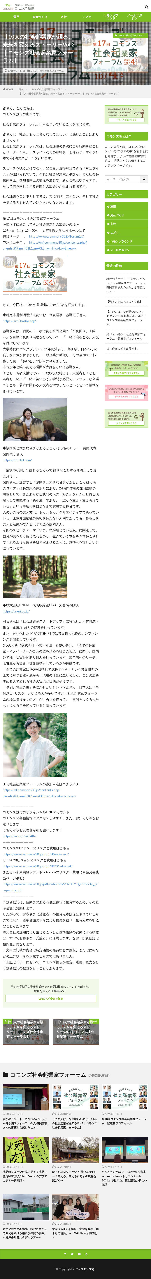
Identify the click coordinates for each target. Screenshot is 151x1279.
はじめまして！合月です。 (123, 348)
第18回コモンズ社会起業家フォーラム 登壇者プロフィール (126, 336)
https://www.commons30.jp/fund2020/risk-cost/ (38, 866)
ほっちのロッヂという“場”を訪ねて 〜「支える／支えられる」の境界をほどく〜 (74, 1176)
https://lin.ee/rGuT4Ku (19, 836)
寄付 (64, 16)
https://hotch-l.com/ (17, 460)
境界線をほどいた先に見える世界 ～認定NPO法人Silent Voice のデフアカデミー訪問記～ (25, 1176)
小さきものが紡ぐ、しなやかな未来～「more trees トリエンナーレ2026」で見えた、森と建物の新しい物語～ (124, 1178)
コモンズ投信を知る (50, 998)
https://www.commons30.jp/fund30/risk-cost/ (36, 854)
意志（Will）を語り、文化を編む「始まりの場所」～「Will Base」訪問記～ (75, 1233)
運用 (16, 16)
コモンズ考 (87, 1269)
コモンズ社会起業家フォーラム (47, 70)
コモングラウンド (111, 16)
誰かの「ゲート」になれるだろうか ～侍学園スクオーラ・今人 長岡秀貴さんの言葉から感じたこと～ (126, 285)
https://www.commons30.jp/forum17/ (56, 236)
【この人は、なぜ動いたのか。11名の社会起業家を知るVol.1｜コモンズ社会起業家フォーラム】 (126, 318)
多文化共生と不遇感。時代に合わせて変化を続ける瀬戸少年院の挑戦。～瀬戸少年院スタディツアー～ (25, 1233)
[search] (144, 179)
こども (87, 16)
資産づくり (40, 16)
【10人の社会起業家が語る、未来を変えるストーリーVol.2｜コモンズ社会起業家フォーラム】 (70, 93)
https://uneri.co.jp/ (16, 611)
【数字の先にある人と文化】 (124, 301)
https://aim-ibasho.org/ (19, 321)
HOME (9, 89)
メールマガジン (134, 16)
